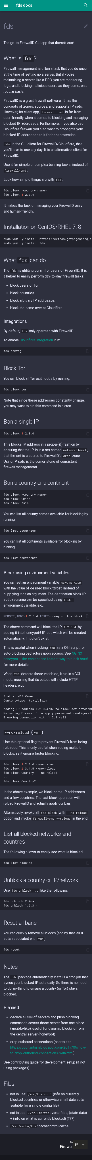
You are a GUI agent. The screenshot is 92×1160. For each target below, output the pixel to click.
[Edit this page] (85, 26)
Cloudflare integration (36, 340)
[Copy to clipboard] (87, 190)
